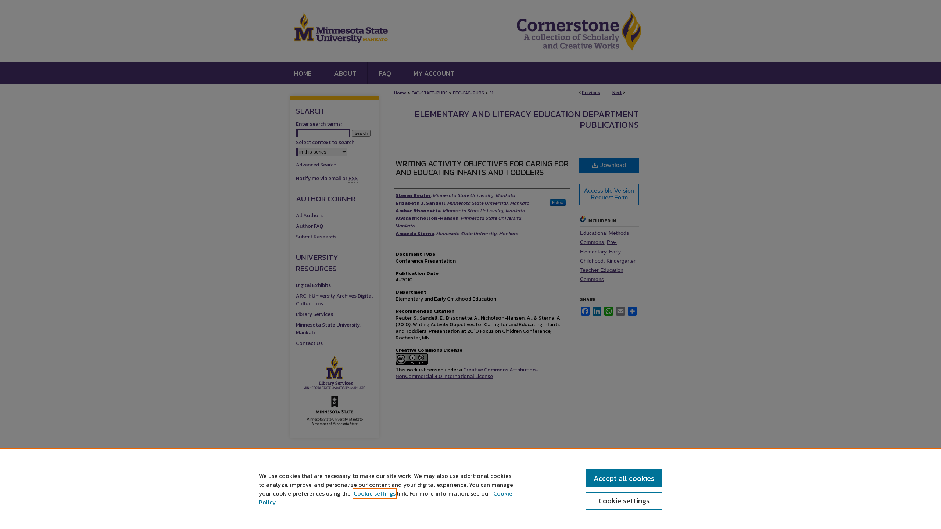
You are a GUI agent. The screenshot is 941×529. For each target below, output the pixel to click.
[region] (470, 488)
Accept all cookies (624, 478)
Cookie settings (375, 493)
